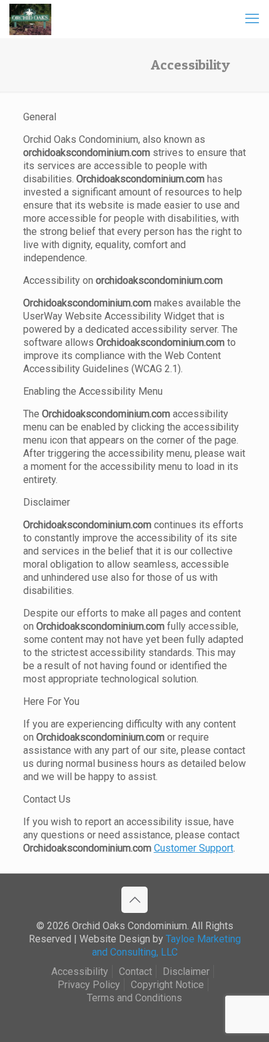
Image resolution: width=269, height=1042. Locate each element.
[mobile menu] (252, 18)
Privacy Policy (89, 985)
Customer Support (193, 848)
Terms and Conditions (134, 998)
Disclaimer (186, 971)
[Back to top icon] (134, 900)
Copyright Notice (167, 985)
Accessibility (79, 971)
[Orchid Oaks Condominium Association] (30, 18)
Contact (135, 971)
